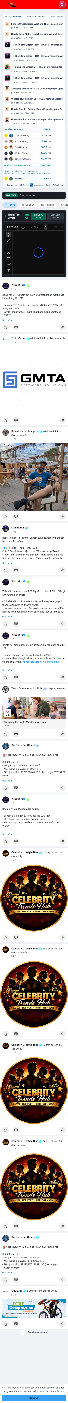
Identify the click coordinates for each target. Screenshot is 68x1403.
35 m (13, 532)
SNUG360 (16, 1290)
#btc (56, 661)
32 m (13, 343)
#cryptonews (46, 661)
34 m (13, 439)
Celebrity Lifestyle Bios (24, 852)
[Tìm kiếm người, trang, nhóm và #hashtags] (62, 4)
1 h (12, 585)
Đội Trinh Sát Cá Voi (23, 745)
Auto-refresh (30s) (42, 185)
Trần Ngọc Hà (21, 147)
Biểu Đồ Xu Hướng (38, 216)
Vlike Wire (17, 284)
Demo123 (18, 178)
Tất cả (11, 205)
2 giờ (13, 860)
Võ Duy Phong (21, 153)
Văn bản (29, 205)
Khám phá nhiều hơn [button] (53, 1391)
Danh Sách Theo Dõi (55, 216)
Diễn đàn (25, 185)
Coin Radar (17, 527)
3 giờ (13, 1295)
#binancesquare (30, 661)
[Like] (34, 328)
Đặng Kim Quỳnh (23, 159)
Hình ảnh (49, 205)
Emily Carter (18, 338)
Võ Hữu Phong (21, 141)
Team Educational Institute (27, 688)
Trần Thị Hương (22, 135)
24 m (13, 289)
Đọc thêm (7, 320)
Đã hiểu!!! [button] (34, 1398)
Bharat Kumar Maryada (25, 431)
